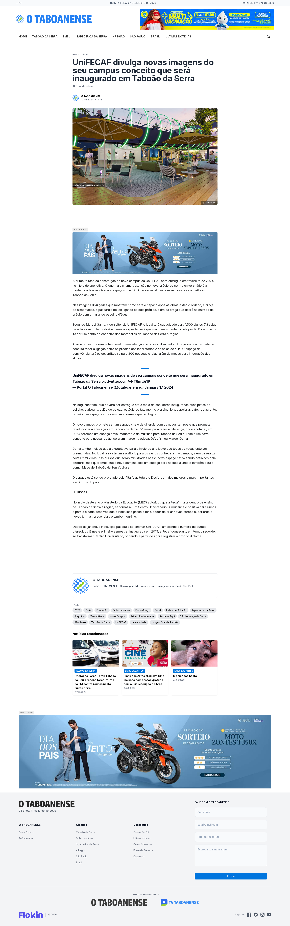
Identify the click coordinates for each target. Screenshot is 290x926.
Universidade (139, 622)
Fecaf (158, 610)
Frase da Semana (143, 850)
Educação (102, 610)
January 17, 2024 (158, 387)
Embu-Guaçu (142, 610)
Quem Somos (26, 832)
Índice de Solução (176, 610)
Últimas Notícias (178, 36)
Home (23, 36)
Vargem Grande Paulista (165, 622)
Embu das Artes (121, 610)
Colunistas (139, 856)
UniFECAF (120, 622)
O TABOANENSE (91, 96)
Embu (66, 36)
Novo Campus (117, 616)
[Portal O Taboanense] (119, 902)
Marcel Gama (97, 616)
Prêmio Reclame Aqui (142, 616)
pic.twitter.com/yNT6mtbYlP (126, 381)
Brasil (155, 36)
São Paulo (138, 36)
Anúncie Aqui (26, 838)
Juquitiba (80, 616)
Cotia (88, 610)
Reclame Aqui (167, 616)
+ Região (118, 36)
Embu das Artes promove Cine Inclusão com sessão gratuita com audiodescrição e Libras (144, 680)
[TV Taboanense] (180, 902)
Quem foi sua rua (142, 844)
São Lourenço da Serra (193, 616)
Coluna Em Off (141, 832)
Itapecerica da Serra (91, 36)
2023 (77, 610)
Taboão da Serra (45, 36)
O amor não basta (185, 676)
